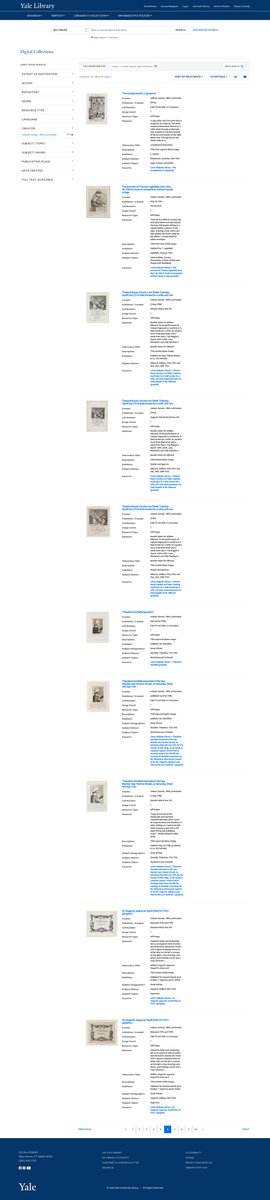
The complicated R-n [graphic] (139, 93)
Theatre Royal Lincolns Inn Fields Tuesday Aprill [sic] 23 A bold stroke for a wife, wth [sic (147, 402)
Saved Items (150, 6)
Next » (108, 76)
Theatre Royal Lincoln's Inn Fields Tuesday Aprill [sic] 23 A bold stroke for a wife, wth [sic (147, 294)
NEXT (246, 1129)
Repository (30, 92)
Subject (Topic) (33, 143)
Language (29, 119)
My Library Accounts (115, 1157)
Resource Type (33, 110)
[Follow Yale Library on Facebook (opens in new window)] (20, 1168)
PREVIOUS (85, 1129)
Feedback (108, 1167)
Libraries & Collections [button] (90, 15)
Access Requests (169, 6)
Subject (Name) (34, 152)
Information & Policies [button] (134, 15)
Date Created (32, 170)
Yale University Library (37, 6)
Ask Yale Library (201, 6)
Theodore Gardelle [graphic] (137, 612)
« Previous (84, 76)
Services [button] (57, 15)
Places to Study (242, 6)
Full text (113, 37)
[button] (180, 30)
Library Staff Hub (196, 1167)
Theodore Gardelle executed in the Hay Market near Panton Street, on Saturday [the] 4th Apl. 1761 (147, 684)
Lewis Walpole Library (160, 167)
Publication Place (36, 161)
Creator (28, 128)
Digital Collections (36, 52)
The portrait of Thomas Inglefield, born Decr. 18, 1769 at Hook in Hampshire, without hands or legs (147, 189)
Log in (185, 6)
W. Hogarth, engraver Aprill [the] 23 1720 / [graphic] (145, 912)
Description (100, 37)
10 (217, 76)
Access (27, 83)
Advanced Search (205, 29)
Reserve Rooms (222, 6)
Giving (189, 1157)
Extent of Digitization (39, 74)
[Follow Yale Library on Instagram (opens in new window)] (24, 1168)
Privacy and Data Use (198, 1162)
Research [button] (33, 15)
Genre (26, 101)
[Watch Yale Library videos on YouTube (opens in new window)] (29, 1168)
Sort (188, 76)
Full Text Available (37, 179)
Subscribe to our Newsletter (120, 1162)
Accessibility (193, 1152)
